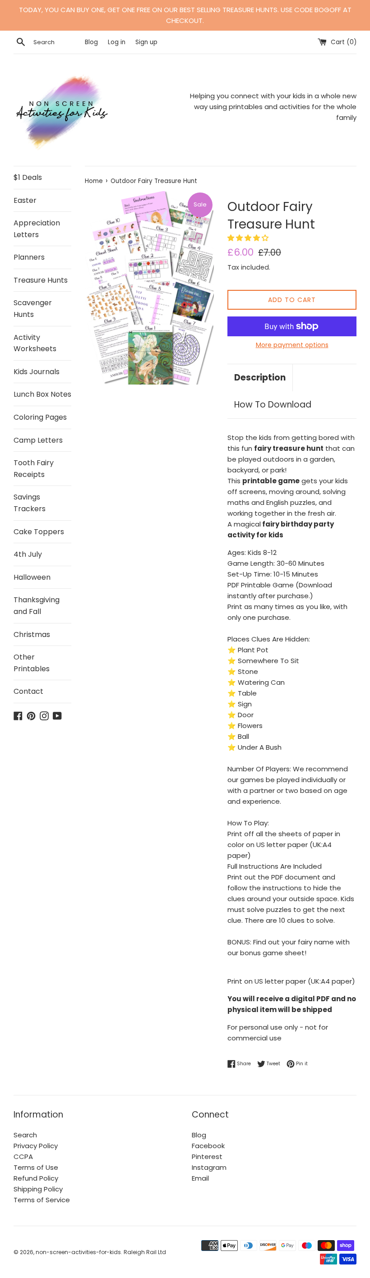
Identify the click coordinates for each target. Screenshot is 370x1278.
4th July (28, 554)
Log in (116, 42)
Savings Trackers (30, 503)
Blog (92, 42)
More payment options (292, 344)
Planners (29, 257)
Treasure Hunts (41, 280)
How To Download (272, 405)
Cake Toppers (39, 532)
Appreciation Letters (37, 229)
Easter (25, 200)
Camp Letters (38, 440)
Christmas (32, 634)
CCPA (23, 1156)
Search (25, 1135)
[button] (248, 238)
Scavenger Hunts (33, 309)
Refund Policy (36, 1178)
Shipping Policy (38, 1189)
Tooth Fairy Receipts (34, 469)
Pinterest (207, 1156)
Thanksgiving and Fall (37, 606)
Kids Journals (37, 371)
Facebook (208, 1145)
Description (260, 377)
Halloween (32, 577)
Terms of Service (42, 1200)
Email (200, 1178)
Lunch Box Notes (42, 394)
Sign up (146, 42)
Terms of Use (36, 1167)
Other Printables (32, 663)
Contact (28, 691)
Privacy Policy (36, 1145)
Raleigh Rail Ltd (145, 1252)
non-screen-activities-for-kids (78, 1252)
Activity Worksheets (35, 343)
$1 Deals (28, 177)
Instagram (209, 1167)
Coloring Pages (40, 417)
